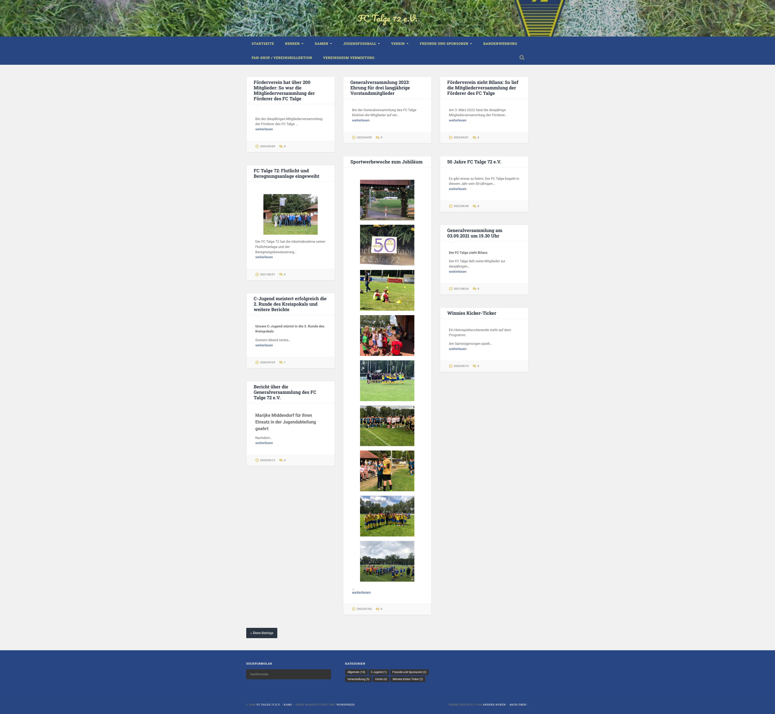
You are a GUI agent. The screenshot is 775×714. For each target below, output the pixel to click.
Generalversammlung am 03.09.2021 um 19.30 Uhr (474, 233)
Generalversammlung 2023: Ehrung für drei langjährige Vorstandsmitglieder (380, 87)
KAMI (288, 704)
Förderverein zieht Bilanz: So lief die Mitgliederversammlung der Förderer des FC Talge (482, 87)
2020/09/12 (267, 460)
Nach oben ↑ (519, 704)
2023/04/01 (461, 137)
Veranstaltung (358, 679)
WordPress (345, 704)
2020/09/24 (267, 362)
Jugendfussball (359, 43)
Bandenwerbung (500, 43)
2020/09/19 (461, 366)
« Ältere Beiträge (261, 633)
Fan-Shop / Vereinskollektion (282, 57)
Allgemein (356, 672)
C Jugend (379, 672)
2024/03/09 (267, 146)
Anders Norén (494, 704)
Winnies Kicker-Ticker (471, 313)
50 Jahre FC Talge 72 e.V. (474, 162)
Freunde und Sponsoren (444, 43)
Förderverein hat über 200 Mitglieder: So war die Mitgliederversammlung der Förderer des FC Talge (284, 90)
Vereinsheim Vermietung (349, 57)
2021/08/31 (267, 274)
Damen (321, 43)
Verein (398, 43)
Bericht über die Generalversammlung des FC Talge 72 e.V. (285, 392)
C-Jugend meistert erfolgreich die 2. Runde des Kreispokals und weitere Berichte (290, 303)
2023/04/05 (364, 137)
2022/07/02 (364, 609)
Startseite (263, 43)
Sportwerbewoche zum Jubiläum (386, 162)
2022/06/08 (461, 206)
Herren (292, 43)
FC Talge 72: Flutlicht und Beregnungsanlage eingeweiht (286, 173)
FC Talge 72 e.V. (388, 18)
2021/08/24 (461, 289)
